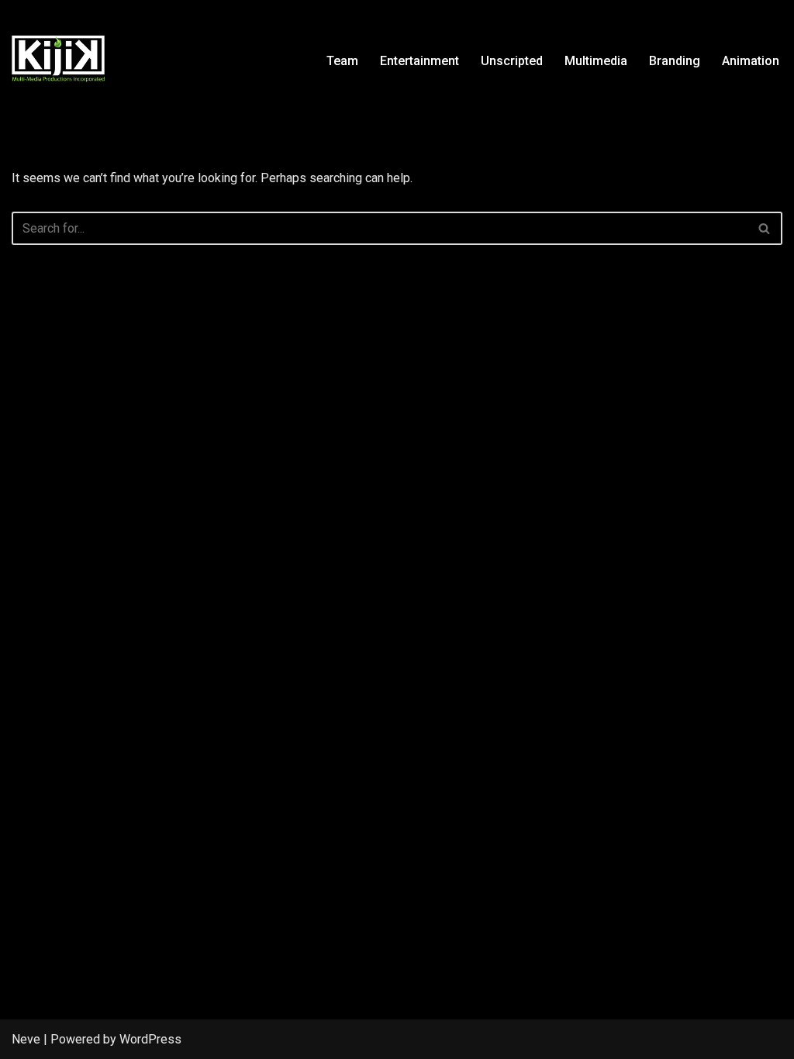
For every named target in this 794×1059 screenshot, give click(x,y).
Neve (26, 1039)
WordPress (150, 1039)
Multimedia (595, 60)
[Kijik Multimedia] (58, 60)
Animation (750, 60)
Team (342, 60)
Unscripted (512, 60)
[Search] (764, 228)
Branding (674, 60)
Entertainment (419, 60)
